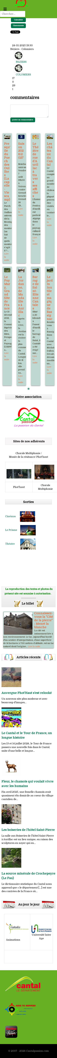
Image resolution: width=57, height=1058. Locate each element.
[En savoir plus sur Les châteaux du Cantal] (50, 137)
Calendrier (18, 20)
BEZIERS (21, 62)
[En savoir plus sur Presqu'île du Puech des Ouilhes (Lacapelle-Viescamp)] (7, 137)
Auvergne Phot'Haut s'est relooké (27, 693)
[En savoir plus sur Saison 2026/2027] (21, 137)
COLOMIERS (23, 74)
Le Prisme (12, 530)
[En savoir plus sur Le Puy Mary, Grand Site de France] (7, 270)
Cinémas (12, 516)
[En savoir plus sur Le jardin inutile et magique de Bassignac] (50, 270)
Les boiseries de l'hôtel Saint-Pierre (28, 830)
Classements (18, 26)
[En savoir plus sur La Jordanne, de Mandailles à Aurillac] (21, 270)
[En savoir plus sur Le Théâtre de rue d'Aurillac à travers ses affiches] (36, 137)
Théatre (12, 543)
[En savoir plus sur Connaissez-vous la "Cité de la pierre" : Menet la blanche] (18, 623)
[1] (28, 389)
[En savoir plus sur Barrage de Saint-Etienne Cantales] (36, 270)
